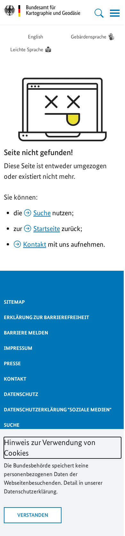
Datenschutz (21, 394)
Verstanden (32, 515)
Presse (12, 363)
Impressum (18, 348)
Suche (42, 213)
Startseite (46, 228)
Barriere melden (26, 333)
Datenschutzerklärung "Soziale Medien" (58, 410)
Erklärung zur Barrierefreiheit (46, 317)
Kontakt (34, 244)
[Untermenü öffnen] (99, 13)
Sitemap (14, 302)
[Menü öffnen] (114, 13)
